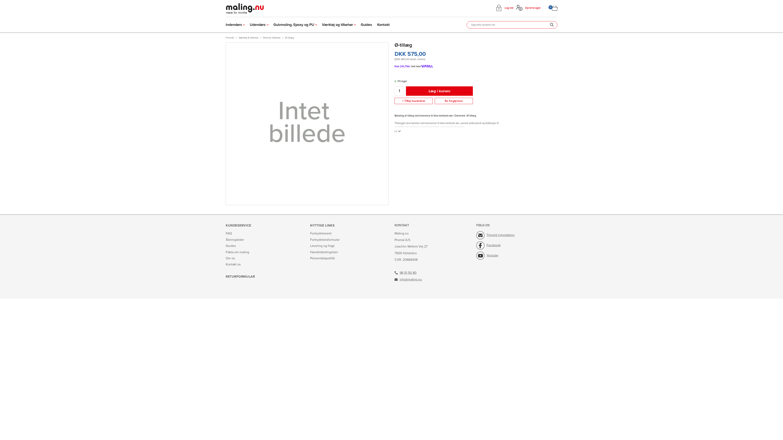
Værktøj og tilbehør (337, 24)
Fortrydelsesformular (325, 240)
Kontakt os (233, 264)
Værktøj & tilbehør (249, 37)
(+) (396, 131)
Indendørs (234, 24)
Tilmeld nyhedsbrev (501, 235)
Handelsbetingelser (324, 252)
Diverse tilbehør (272, 37)
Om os (230, 258)
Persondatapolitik (322, 258)
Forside (230, 37)
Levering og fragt (322, 246)
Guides (366, 24)
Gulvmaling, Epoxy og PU (293, 24)
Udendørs (258, 24)
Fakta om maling (237, 252)
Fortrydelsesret (321, 233)
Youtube (492, 255)
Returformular (240, 276)
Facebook (494, 245)
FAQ (229, 233)
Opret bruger (533, 8)
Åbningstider (235, 240)
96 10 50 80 (408, 273)
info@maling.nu (411, 279)
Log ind (509, 8)
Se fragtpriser (454, 101)
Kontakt (383, 24)
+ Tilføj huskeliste (413, 101)
